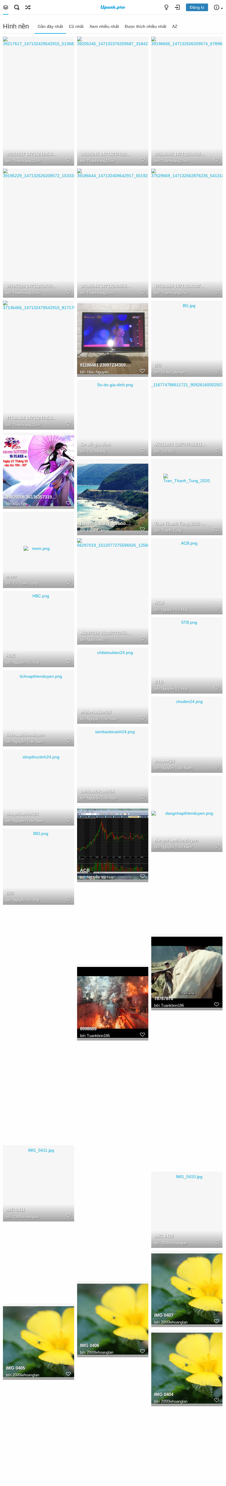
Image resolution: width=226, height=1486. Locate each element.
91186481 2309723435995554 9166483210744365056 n (106, 364)
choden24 (164, 760)
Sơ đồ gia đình (95, 444)
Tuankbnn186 (172, 1005)
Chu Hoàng (96, 451)
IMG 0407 (163, 1315)
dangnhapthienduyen (176, 840)
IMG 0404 (163, 1394)
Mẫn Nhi (20, 504)
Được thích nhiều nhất (145, 26)
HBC (11, 655)
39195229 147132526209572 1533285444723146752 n (32, 285)
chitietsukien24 (95, 711)
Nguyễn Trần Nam (102, 719)
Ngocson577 (97, 640)
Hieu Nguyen (98, 372)
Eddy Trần (95, 530)
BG (157, 364)
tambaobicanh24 (97, 791)
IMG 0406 (89, 1345)
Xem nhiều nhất (104, 26)
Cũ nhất (76, 26)
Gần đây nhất (50, 26)
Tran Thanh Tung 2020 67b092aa (180, 523)
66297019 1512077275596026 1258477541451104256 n (106, 632)
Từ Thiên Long (25, 583)
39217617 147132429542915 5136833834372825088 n (32, 153)
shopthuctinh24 (22, 813)
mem (11, 576)
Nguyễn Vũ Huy (174, 609)
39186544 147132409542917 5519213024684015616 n (106, 285)
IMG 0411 (15, 1209)
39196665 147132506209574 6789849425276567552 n (180, 153)
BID (10, 892)
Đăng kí (197, 7)
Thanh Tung (171, 530)
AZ (174, 26)
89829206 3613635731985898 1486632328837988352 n (32, 496)
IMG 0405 (15, 1367)
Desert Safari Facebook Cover (106, 523)
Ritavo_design (173, 372)
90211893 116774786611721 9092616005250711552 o (180, 444)
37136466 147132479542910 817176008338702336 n (32, 417)
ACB (159, 602)
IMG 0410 (163, 1235)
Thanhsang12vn (26, 161)
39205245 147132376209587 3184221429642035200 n (106, 153)
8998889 (88, 1028)
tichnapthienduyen (25, 734)
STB (158, 681)
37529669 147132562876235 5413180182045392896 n (180, 285)
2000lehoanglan (26, 1216)
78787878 (163, 998)
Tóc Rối (167, 451)
